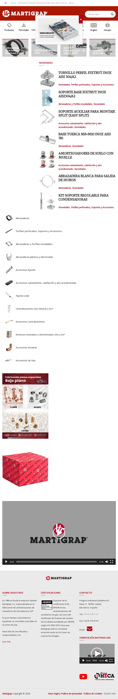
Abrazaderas (65, 146)
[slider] (56, 561)
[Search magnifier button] (112, 14)
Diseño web (110, 693)
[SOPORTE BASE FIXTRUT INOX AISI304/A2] (47, 97)
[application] (59, 533)
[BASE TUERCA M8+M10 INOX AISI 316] (47, 139)
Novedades (46, 62)
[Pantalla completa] (111, 561)
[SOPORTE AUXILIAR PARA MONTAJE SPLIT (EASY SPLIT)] (47, 117)
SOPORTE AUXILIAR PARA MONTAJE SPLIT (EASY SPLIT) (34, 3)
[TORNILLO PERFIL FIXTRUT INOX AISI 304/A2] (47, 78)
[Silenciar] (106, 561)
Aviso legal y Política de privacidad (65, 693)
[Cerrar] (81, 19)
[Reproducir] (6, 561)
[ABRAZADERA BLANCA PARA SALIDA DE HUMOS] (47, 181)
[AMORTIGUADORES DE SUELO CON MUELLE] (47, 159)
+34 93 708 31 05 (91, 614)
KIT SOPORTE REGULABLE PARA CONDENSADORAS (83, 197)
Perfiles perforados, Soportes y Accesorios (92, 84)
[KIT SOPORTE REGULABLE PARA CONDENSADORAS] (47, 201)
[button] (59, 533)
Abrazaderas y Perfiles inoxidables (75, 104)
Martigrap (7, 693)
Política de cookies (93, 693)
